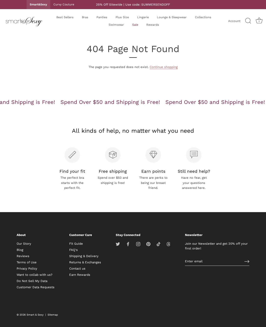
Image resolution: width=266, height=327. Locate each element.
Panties (101, 17)
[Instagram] (138, 244)
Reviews (23, 256)
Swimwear (116, 24)
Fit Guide (76, 244)
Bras (85, 17)
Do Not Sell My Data (32, 281)
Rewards (152, 24)
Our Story (24, 244)
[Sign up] (246, 261)
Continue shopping (164, 67)
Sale (135, 24)
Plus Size (122, 17)
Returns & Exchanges (85, 262)
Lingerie (143, 17)
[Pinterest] (148, 244)
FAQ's (73, 250)
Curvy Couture (63, 4)
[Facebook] (128, 244)
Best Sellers (65, 17)
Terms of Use (27, 262)
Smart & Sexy (35, 314)
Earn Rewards (79, 275)
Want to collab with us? (34, 275)
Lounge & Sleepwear (172, 17)
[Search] (248, 21)
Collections (203, 17)
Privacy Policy (27, 268)
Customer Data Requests (35, 287)
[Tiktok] (158, 244)
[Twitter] (118, 244)
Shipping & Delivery (84, 256)
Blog (20, 250)
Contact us (77, 268)
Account (234, 21)
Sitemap (53, 314)
